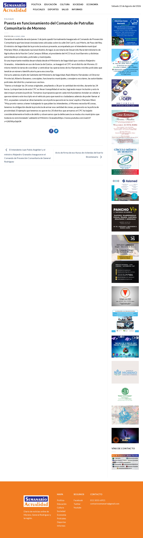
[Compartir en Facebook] (51, 131)
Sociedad (78, 4)
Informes (77, 9)
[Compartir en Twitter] (56, 131)
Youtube (77, 507)
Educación (50, 4)
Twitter (77, 504)
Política (36, 4)
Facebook (78, 500)
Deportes (53, 9)
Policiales (39, 9)
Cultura (65, 4)
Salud (65, 9)
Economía (92, 4)
